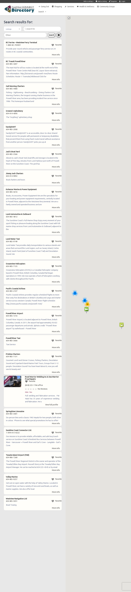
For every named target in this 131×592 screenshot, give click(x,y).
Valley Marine (12, 477)
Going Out (45, 7)
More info (56, 55)
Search (41, 12)
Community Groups (107, 7)
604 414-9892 (11, 176)
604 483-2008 (11, 129)
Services (70, 7)
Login (123, 1)
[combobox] (12, 28)
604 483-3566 (11, 154)
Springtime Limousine (15, 411)
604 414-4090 (11, 113)
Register (114, 1)
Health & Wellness (86, 7)
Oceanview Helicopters (15, 264)
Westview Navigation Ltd (16, 499)
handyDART (11, 127)
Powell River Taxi (13, 338)
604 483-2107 (11, 291)
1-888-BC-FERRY (13, 45)
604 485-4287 (11, 64)
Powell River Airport (14, 313)
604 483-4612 (11, 217)
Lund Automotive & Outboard (18, 214)
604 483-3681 (11, 414)
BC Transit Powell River (15, 61)
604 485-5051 (11, 501)
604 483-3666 (11, 341)
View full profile (51, 405)
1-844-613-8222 (13, 433)
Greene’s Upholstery (14, 111)
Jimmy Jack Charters (14, 173)
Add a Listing (88, 1)
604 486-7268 (11, 457)
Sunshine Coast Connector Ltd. (19, 430)
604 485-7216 (11, 316)
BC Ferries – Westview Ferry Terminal (21, 42)
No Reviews (42, 389)
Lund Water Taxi (13, 239)
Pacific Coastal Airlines (15, 289)
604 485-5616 (11, 192)
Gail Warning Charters (15, 86)
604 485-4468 (11, 89)
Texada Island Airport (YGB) (17, 455)
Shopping (58, 7)
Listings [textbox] (9, 29)
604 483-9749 (11, 241)
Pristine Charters (13, 354)
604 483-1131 (11, 357)
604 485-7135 (11, 266)
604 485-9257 (11, 479)
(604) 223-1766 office (34, 385)
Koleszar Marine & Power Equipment (21, 189)
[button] (86, 310)
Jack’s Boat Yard (13, 152)
